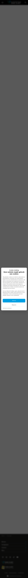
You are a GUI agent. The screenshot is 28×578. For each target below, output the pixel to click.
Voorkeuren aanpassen (7, 308)
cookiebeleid (5, 293)
